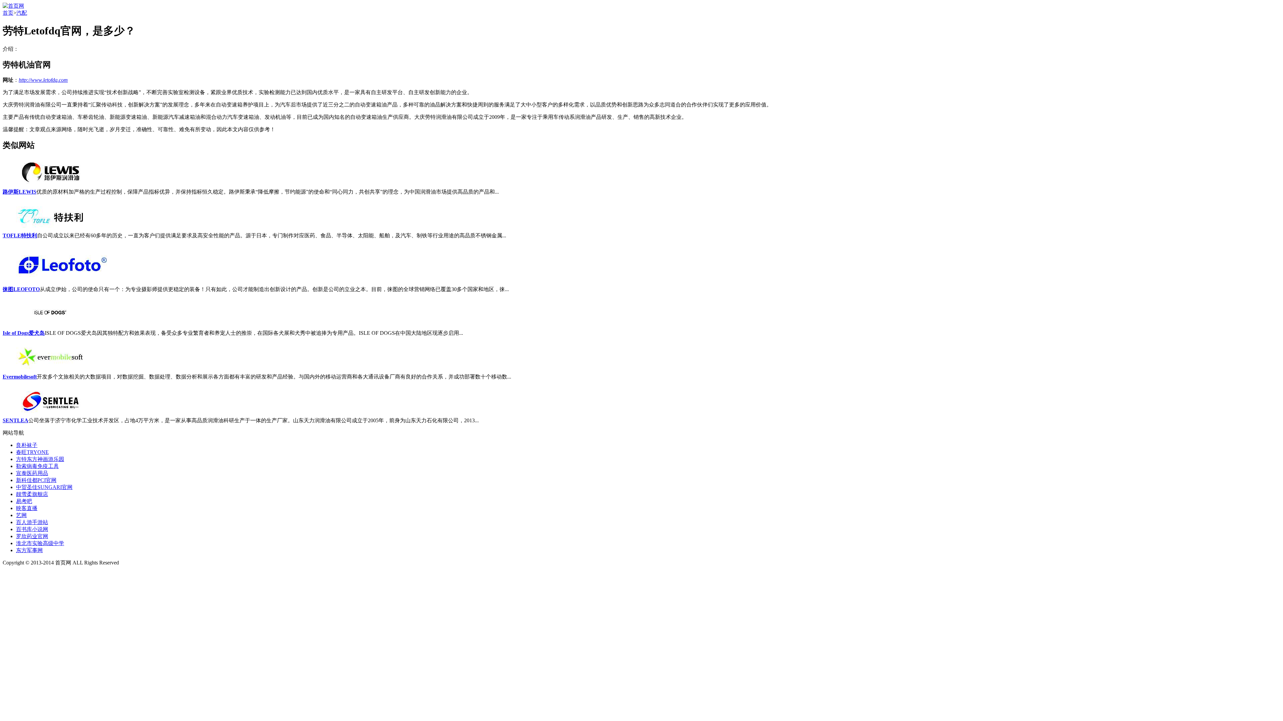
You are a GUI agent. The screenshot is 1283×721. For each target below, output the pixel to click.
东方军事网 (29, 550)
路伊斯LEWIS (19, 192)
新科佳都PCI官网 (36, 480)
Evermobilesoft (20, 377)
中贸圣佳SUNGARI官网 (44, 487)
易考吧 (24, 501)
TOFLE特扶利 (20, 235)
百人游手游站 (32, 522)
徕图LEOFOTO (21, 289)
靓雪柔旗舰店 (32, 494)
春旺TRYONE (32, 452)
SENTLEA (15, 420)
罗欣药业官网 (32, 536)
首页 (8, 13)
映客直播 (26, 508)
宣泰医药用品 (32, 473)
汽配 (21, 13)
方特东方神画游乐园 (40, 459)
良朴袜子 (26, 445)
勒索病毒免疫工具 (37, 466)
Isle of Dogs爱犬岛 (24, 333)
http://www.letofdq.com (43, 80)
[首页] (13, 6)
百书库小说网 (32, 529)
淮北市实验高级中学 (40, 543)
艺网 (21, 515)
